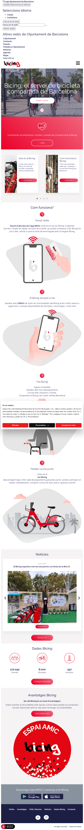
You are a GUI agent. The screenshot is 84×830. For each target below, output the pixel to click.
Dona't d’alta (42, 100)
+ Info (42, 143)
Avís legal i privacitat (60, 826)
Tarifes (11, 809)
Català (17, 4)
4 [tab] (47, 199)
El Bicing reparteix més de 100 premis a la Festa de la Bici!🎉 (41, 566)
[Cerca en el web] (46, 25)
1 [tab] (37, 199)
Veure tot (42, 638)
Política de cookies (75, 826)
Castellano (12, 17)
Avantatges (22, 809)
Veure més (28, 180)
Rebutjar (15, 425)
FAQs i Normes (35, 809)
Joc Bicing (42, 477)
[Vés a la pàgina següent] (79, 596)
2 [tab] (40, 199)
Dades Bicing (59, 809)
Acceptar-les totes (69, 425)
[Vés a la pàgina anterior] (4, 596)
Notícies (47, 809)
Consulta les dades (42, 682)
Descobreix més (42, 714)
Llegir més (42, 626)
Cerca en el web (10, 25)
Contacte (71, 809)
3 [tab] (44, 199)
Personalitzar (41, 425)
